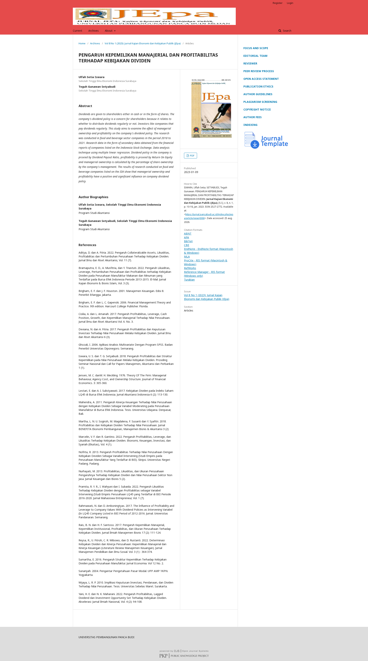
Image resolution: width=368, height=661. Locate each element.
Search (286, 30)
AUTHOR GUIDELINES (257, 94)
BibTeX (188, 241)
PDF (191, 155)
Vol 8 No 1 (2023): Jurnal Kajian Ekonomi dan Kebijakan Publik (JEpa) (143, 43)
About (109, 30)
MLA (187, 256)
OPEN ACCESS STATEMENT (261, 79)
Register (278, 3)
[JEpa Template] (266, 148)
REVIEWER (250, 63)
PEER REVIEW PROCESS (258, 71)
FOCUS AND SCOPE (255, 48)
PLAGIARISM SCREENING (260, 102)
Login (290, 3)
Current (77, 30)
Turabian (189, 279)
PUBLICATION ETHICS (258, 86)
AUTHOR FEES (252, 117)
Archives (93, 30)
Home (82, 43)
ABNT (187, 233)
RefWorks (190, 268)
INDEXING (250, 125)
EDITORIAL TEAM (255, 56)
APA (186, 237)
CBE (186, 245)
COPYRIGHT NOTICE (257, 109)
